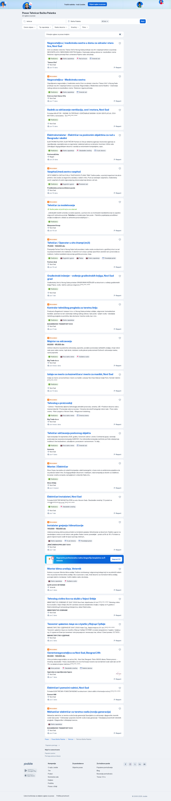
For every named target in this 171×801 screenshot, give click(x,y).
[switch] (120, 34)
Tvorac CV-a (101, 777)
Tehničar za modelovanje (61, 205)
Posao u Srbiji (52, 786)
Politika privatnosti (63, 796)
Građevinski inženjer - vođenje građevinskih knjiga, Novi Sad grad (80, 277)
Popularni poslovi (50, 753)
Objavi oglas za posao (97, 4)
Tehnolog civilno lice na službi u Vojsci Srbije (71, 598)
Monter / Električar (57, 466)
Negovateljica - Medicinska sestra (66, 79)
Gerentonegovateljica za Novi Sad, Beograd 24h (74, 652)
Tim (49, 771)
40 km (104, 21)
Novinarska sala (53, 777)
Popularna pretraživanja (105, 767)
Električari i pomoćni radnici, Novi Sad (68, 687)
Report (118, 68)
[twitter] (135, 764)
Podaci (50, 774)
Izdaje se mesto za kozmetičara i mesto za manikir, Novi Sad (80, 374)
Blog (98, 771)
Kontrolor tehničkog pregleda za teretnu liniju (72, 307)
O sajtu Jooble (53, 767)
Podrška (51, 783)
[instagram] (130, 764)
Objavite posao (77, 767)
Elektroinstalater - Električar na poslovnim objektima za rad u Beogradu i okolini (81, 137)
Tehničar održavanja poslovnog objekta (69, 433)
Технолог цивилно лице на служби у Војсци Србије (76, 624)
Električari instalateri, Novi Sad (64, 496)
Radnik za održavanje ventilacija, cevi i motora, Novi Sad (78, 109)
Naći (142, 21)
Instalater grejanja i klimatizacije (65, 525)
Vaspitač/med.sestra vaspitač (64, 171)
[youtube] (144, 764)
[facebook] (125, 764)
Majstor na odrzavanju (59, 341)
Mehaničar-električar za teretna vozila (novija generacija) (79, 711)
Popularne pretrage (51, 745)
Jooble (144, 796)
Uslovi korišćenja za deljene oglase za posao (39, 796)
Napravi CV (116, 559)
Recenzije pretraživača (104, 774)
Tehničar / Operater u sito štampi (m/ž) (68, 242)
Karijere (50, 780)
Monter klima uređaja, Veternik (64, 568)
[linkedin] (140, 764)
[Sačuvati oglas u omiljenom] (120, 43)
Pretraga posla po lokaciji (52, 756)
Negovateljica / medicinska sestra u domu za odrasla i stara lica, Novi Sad (80, 45)
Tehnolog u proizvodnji (59, 403)
